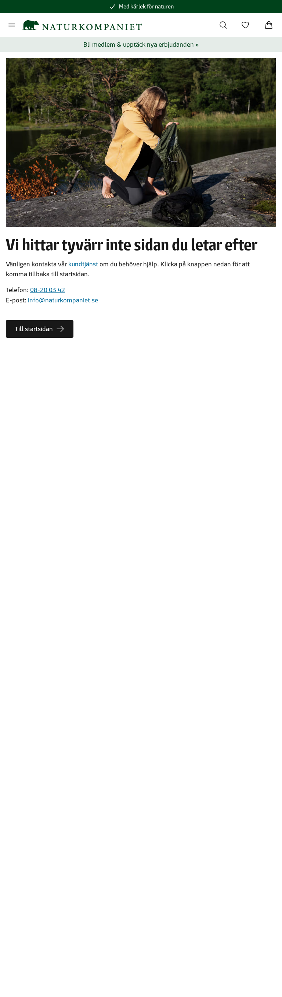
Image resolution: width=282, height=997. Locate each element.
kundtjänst (83, 264)
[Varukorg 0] (268, 25)
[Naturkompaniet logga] (82, 25)
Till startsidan (34, 329)
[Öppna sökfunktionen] (223, 25)
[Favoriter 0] (245, 25)
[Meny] (12, 25)
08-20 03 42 (47, 290)
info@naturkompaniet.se (63, 300)
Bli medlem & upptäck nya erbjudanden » (141, 44)
